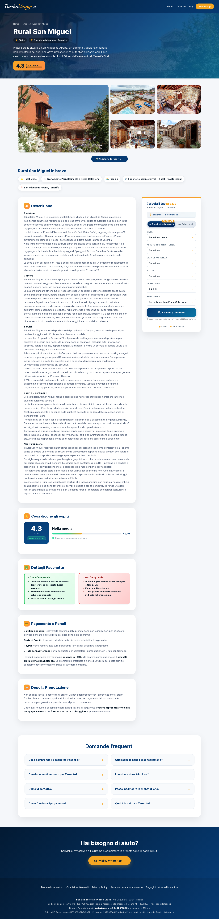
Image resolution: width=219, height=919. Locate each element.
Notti (150, 270)
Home (170, 6)
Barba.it (20, 6)
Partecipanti (154, 283)
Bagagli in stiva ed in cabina (162, 887)
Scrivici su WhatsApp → (109, 860)
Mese (150, 232)
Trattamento (155, 296)
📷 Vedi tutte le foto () (109, 159)
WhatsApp (205, 6)
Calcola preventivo (173, 312)
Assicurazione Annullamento (127, 887)
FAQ (191, 6)
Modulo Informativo (52, 887)
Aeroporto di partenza (161, 245)
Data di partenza (157, 258)
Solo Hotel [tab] (187, 224)
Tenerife (181, 6)
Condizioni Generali (77, 887)
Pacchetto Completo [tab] (163, 223)
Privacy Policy (99, 887)
